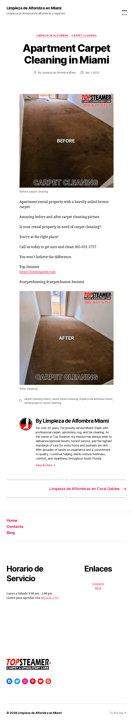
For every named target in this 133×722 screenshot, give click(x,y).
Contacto (15, 526)
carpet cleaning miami (37, 399)
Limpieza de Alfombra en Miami (33, 8)
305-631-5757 (50, 598)
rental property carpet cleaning (42, 402)
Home (11, 520)
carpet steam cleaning (65, 399)
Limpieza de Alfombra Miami (59, 72)
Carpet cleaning (84, 35)
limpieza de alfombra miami (95, 399)
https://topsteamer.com (37, 272)
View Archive (45, 465)
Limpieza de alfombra (52, 35)
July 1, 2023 (92, 72)
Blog (10, 532)
